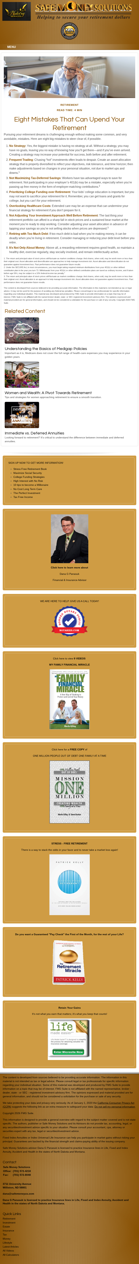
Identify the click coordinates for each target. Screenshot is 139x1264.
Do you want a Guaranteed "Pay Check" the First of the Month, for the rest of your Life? (69, 934)
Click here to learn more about (69, 567)
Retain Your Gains (69, 1007)
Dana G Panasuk (69, 573)
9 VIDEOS (79, 658)
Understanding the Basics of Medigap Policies (46, 349)
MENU (11, 46)
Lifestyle (7, 1242)
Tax (5, 1234)
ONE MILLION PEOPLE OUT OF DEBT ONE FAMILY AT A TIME (69, 755)
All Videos (8, 1250)
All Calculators (11, 1254)
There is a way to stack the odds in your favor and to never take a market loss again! (69, 849)
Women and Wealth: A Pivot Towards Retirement (48, 393)
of (85, 749)
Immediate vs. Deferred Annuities (34, 433)
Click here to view (63, 658)
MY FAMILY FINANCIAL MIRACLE (69, 664)
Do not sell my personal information (114, 1106)
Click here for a (61, 749)
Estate (6, 1226)
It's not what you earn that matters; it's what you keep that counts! (69, 1013)
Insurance (8, 1230)
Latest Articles (11, 1246)
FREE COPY (77, 749)
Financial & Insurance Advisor (70, 580)
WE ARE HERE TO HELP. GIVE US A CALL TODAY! (69, 601)
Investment (9, 1222)
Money (6, 1238)
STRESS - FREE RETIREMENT (69, 843)
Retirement (9, 1218)
